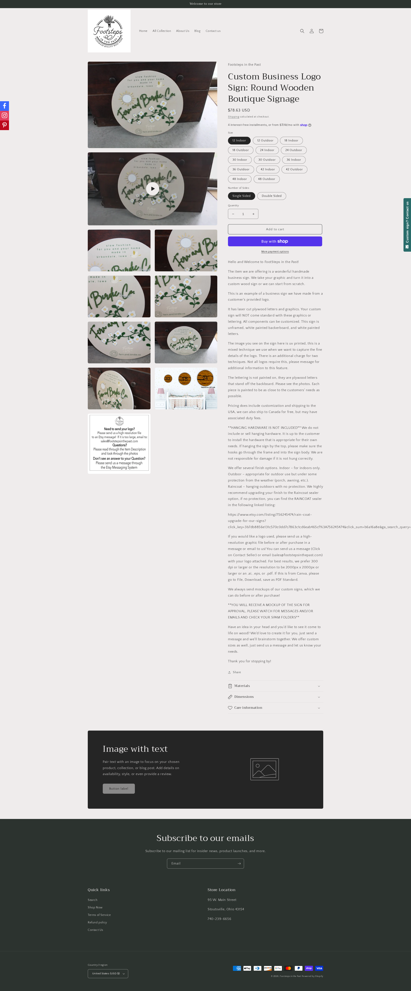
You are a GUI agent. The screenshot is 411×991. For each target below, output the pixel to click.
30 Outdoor (267, 160)
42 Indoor (268, 169)
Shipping (233, 116)
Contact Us (95, 930)
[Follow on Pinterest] (4, 125)
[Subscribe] (239, 864)
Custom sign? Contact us (407, 223)
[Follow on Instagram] (4, 115)
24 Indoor (267, 150)
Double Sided (272, 196)
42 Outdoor (294, 169)
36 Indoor (294, 160)
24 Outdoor (293, 150)
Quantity (233, 205)
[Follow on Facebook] (4, 106)
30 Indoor (239, 160)
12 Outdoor (265, 140)
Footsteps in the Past (290, 976)
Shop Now (95, 907)
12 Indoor (239, 140)
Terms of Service (99, 915)
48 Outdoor (266, 179)
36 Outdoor (241, 169)
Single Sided (241, 196)
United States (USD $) (106, 973)
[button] (302, 31)
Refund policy (97, 922)
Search (93, 900)
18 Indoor (291, 140)
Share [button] (237, 672)
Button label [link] (118, 788)
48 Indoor (239, 179)
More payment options (275, 251)
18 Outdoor (240, 150)
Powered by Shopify (312, 976)
